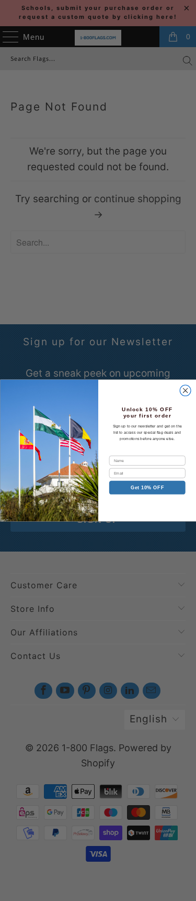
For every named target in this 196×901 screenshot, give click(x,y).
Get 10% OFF (147, 487)
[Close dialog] (185, 390)
